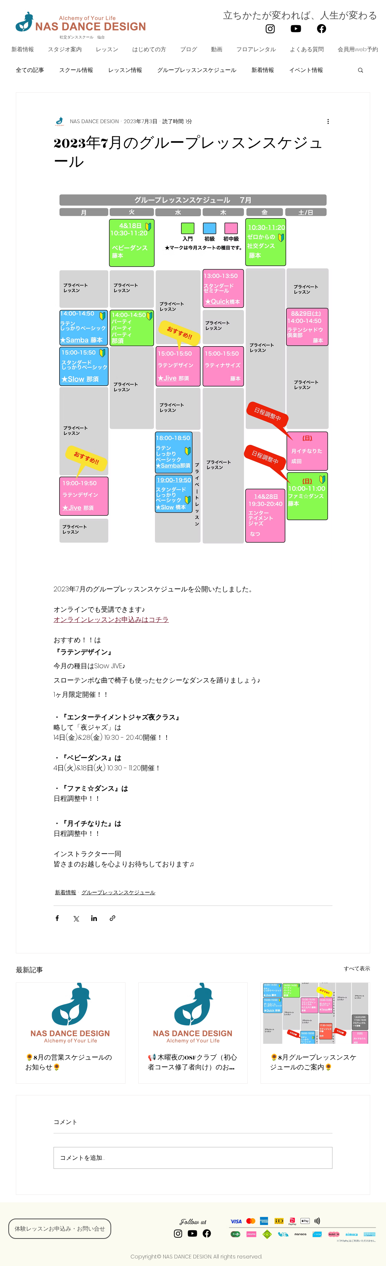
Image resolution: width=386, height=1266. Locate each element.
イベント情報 (306, 70)
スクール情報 (76, 70)
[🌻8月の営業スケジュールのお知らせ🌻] (70, 1013)
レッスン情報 (125, 70)
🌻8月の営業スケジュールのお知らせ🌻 (68, 1062)
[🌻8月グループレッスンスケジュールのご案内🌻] (315, 1013)
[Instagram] (270, 29)
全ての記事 (30, 70)
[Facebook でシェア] (57, 918)
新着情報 (262, 70)
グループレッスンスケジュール (196, 70)
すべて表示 (357, 968)
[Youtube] (296, 29)
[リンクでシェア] (112, 918)
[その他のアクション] (327, 121)
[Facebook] (322, 29)
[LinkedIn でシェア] (94, 918)
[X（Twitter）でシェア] (75, 918)
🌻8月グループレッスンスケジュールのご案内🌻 (313, 1062)
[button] (105, 49)
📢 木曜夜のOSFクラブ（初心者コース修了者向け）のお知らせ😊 (192, 1062)
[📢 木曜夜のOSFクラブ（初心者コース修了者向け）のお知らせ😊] (193, 1013)
